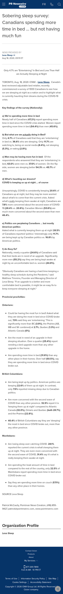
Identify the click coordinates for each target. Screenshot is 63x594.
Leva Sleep (8, 533)
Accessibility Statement (40, 582)
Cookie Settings (19, 582)
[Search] (59, 4)
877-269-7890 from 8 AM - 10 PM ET (31, 568)
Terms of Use (11, 578)
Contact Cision (31, 550)
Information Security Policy (33, 578)
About (31, 557)
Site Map (52, 578)
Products (31, 554)
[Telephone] (52, 4)
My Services (30, 560)
